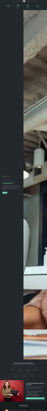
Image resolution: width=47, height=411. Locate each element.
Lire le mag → (29, 398)
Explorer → (4, 192)
